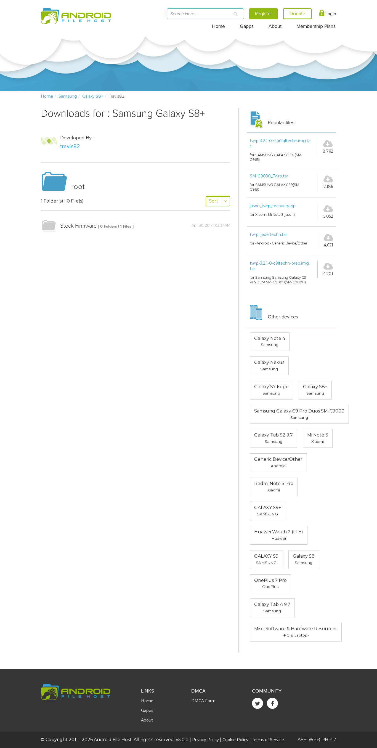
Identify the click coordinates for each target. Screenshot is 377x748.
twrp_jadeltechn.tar (268, 234)
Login (330, 14)
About (275, 26)
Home (218, 26)
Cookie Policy (235, 739)
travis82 (70, 146)
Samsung (68, 96)
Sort (215, 201)
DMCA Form (203, 700)
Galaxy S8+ (92, 96)
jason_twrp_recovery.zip (273, 205)
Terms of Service (268, 739)
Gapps (247, 26)
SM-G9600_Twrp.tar (269, 176)
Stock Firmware (78, 226)
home (47, 96)
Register (263, 13)
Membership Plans (316, 26)
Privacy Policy (205, 739)
